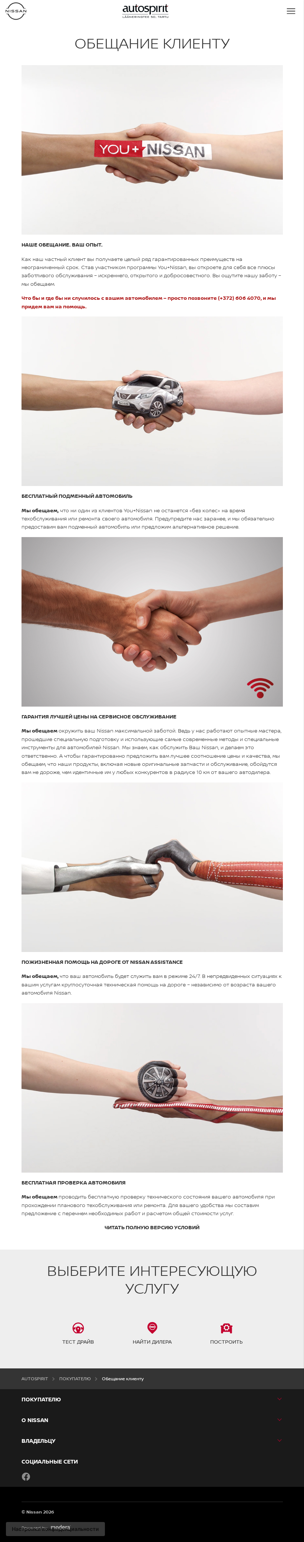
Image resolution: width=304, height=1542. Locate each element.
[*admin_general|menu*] (291, 11)
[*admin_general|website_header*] (16, 11)
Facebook (26, 1476)
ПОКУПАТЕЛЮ (41, 1399)
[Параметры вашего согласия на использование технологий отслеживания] (55, 1529)
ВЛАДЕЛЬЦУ (39, 1441)
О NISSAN (35, 1420)
